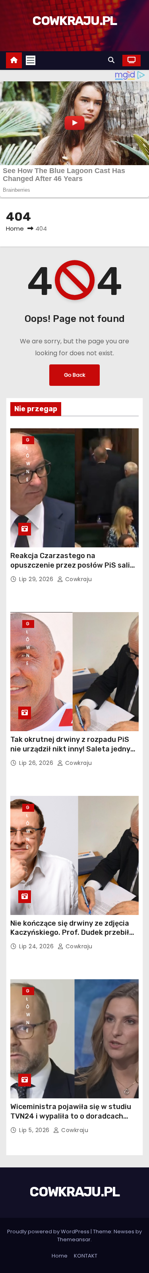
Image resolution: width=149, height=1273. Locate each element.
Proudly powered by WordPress (49, 1231)
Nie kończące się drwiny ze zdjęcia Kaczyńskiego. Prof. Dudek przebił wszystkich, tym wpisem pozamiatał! (69, 937)
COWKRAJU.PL (74, 20)
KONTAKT (85, 1256)
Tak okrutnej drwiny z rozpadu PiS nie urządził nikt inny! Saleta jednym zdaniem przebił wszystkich (73, 749)
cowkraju (77, 579)
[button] (113, 60)
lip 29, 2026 (37, 579)
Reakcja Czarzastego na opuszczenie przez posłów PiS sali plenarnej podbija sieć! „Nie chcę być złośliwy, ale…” (73, 570)
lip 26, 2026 (37, 763)
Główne (28, 440)
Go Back (74, 375)
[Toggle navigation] (30, 60)
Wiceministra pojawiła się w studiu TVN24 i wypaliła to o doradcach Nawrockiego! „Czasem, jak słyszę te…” (70, 1121)
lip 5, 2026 (35, 1130)
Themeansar (74, 1239)
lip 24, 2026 (37, 946)
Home (15, 228)
